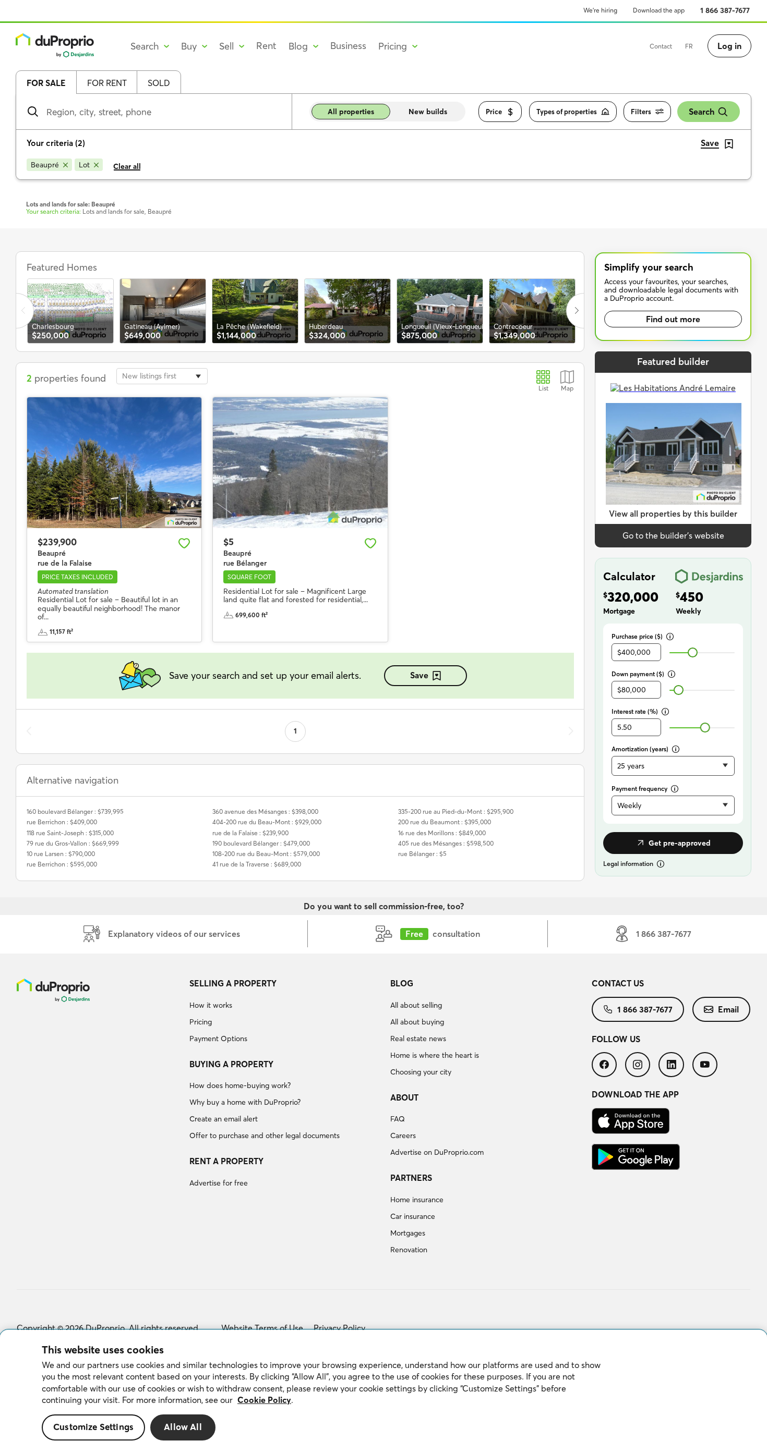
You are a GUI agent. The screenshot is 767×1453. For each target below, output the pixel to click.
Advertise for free (218, 1183)
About (404, 1097)
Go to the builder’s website (673, 535)
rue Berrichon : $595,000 (62, 864)
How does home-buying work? (240, 1085)
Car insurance (412, 1216)
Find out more (673, 319)
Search (701, 111)
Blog (401, 983)
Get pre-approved (680, 843)
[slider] (693, 652)
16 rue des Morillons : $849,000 (442, 833)
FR (689, 46)
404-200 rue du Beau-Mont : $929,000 (266, 822)
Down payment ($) (638, 674)
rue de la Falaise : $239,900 (250, 833)
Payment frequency (639, 788)
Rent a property (226, 1161)
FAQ (397, 1119)
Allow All (183, 1427)
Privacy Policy (339, 1328)
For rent (107, 83)
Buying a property (231, 1064)
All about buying (417, 1022)
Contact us (618, 983)
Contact (661, 46)
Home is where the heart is (434, 1055)
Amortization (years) (640, 749)
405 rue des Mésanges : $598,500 (446, 843)
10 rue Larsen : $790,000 (61, 854)
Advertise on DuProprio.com (437, 1152)
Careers (403, 1135)
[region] (383, 1391)
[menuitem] (285, 1012)
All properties (351, 111)
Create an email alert (223, 1119)
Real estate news (418, 1038)
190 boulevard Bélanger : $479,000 (261, 843)
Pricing (200, 1022)
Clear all (127, 166)
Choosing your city (420, 1072)
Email (728, 1009)
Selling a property (233, 983)
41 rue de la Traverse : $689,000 (256, 864)
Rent (266, 46)
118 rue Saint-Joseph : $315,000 (70, 833)
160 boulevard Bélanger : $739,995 (75, 811)
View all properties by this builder (673, 513)
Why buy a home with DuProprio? (245, 1102)
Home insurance (417, 1199)
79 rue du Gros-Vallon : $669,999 (73, 843)
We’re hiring (600, 10)
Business (348, 46)
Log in (729, 46)
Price (494, 111)
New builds (428, 111)
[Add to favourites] (184, 543)
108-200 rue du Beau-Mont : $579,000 (266, 854)
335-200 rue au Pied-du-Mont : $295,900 (455, 811)
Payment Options (218, 1038)
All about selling (416, 1005)
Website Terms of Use (262, 1328)
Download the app (659, 10)
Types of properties (566, 111)
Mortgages (407, 1233)
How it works (210, 1005)
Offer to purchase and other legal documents (264, 1135)
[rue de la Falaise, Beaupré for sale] (114, 462)
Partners (411, 1177)
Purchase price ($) (637, 636)
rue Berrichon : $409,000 (62, 822)
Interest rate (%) (635, 711)
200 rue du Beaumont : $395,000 (444, 822)
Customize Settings (93, 1427)
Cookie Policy (264, 1400)
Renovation (408, 1249)
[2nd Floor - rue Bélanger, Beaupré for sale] (300, 462)
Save (419, 675)
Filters (641, 111)
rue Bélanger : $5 (422, 854)
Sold (159, 83)
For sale (46, 83)
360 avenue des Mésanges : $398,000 (265, 811)
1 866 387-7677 (725, 10)
